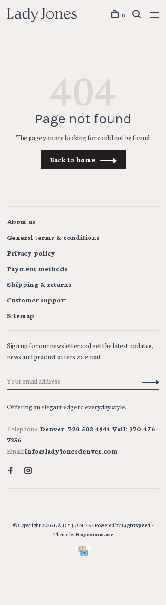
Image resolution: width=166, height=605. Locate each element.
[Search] (137, 15)
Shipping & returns (39, 284)
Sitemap (20, 315)
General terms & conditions (53, 237)
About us (21, 221)
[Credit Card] (83, 553)
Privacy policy (31, 252)
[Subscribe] (148, 381)
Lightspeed (136, 525)
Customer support (37, 299)
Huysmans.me (94, 534)
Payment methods (37, 268)
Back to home (72, 159)
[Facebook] (10, 471)
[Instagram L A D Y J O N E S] (28, 471)
